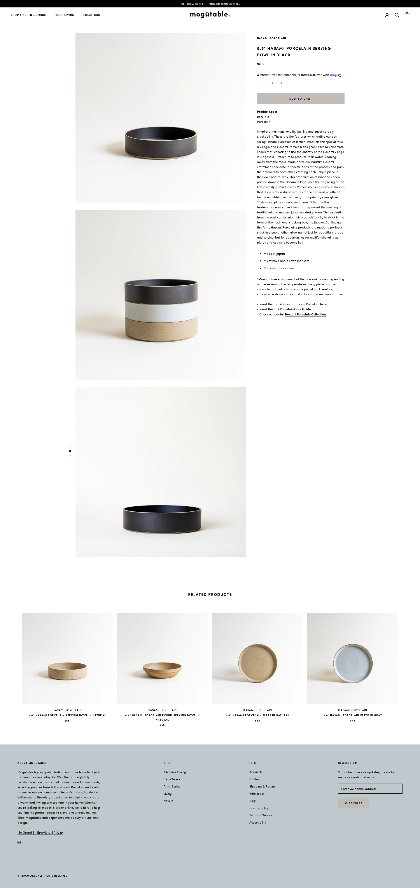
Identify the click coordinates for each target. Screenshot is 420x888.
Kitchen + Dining (175, 772)
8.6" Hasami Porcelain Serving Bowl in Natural (67, 715)
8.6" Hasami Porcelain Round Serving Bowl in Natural (162, 717)
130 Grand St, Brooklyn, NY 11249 (40, 832)
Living (168, 793)
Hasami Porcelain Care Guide (289, 309)
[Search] (397, 14)
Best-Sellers (172, 779)
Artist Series (172, 786)
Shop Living (65, 15)
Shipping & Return (262, 786)
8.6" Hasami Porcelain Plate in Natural (258, 715)
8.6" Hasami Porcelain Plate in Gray (353, 715)
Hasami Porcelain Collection (305, 314)
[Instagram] (19, 841)
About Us (255, 772)
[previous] (14, 665)
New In (168, 800)
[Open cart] (407, 14)
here (323, 304)
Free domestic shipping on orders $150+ (210, 3)
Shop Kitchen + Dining (28, 15)
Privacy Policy (259, 808)
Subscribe (353, 803)
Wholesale (256, 793)
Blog (252, 800)
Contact (255, 779)
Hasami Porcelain (271, 38)
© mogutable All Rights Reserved (43, 875)
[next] (406, 665)
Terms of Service (260, 815)
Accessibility (257, 822)
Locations (91, 15)
